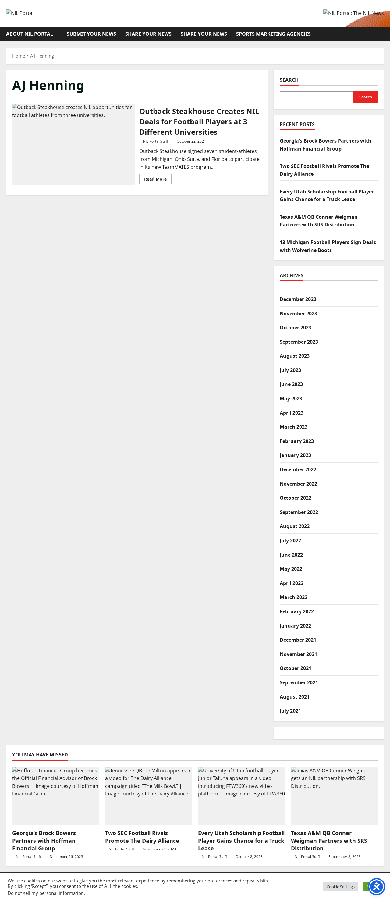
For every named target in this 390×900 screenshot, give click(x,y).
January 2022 (295, 625)
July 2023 (290, 370)
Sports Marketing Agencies (273, 33)
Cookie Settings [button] (341, 886)
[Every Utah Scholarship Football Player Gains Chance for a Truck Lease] (241, 796)
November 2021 (298, 653)
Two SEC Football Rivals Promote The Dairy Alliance (142, 836)
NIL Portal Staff (155, 141)
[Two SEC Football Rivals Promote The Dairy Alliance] (148, 796)
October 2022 (295, 497)
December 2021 (298, 639)
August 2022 (295, 526)
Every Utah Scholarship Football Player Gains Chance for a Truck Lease (241, 840)
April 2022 (291, 582)
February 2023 (297, 441)
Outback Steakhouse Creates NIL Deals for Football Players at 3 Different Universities (73, 144)
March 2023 (293, 426)
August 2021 (295, 696)
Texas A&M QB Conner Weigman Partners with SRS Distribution (329, 840)
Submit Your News (91, 33)
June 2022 (291, 554)
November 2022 (298, 483)
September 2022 (299, 511)
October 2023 (295, 327)
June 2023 (291, 384)
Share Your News (148, 33)
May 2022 (291, 568)
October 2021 (295, 668)
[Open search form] (382, 34)
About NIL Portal (29, 33)
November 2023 (298, 313)
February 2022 (297, 611)
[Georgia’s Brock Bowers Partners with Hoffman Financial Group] (55, 796)
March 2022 (293, 597)
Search (289, 79)
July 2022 (290, 540)
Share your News (204, 33)
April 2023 (291, 412)
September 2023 (299, 341)
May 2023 (291, 398)
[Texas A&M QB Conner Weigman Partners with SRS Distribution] (334, 796)
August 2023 (295, 356)
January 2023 (295, 455)
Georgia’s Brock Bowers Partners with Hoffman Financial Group (44, 840)
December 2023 (298, 299)
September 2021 (299, 682)
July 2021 (290, 710)
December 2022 (298, 469)
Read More (158, 180)
